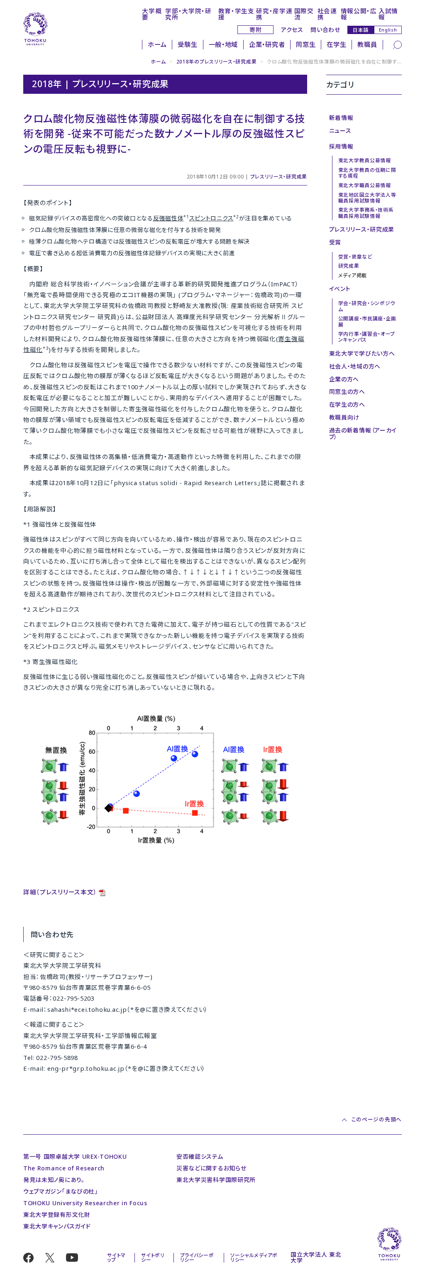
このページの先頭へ (377, 1120)
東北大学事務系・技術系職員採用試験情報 (366, 212)
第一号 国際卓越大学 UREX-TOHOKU (75, 1156)
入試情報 (388, 14)
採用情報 (341, 146)
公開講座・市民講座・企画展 (367, 321)
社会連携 (327, 14)
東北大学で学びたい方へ (362, 353)
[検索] (397, 44)
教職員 (367, 44)
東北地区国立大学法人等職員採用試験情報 (367, 197)
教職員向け (344, 417)
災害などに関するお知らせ (211, 1168)
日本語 (361, 29)
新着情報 (341, 118)
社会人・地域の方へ (355, 366)
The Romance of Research (64, 1168)
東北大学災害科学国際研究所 (216, 1180)
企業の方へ (344, 379)
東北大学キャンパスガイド (56, 1226)
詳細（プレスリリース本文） (60, 892)
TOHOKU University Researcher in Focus (85, 1203)
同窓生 (305, 44)
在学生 (336, 44)
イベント (340, 289)
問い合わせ (325, 30)
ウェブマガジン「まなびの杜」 (60, 1191)
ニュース (340, 130)
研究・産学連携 (274, 14)
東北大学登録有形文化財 (56, 1215)
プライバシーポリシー (197, 1257)
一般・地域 (223, 44)
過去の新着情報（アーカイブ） (363, 433)
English (388, 30)
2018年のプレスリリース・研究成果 (216, 61)
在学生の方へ (347, 404)
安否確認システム (199, 1156)
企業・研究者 (267, 44)
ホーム (157, 44)
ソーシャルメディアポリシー (254, 1257)
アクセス (292, 30)
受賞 (335, 242)
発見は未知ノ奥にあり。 (54, 1180)
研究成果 (348, 265)
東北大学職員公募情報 (364, 185)
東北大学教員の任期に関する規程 (367, 172)
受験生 (187, 44)
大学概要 (151, 14)
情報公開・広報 (359, 14)
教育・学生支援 (236, 14)
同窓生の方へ (347, 392)
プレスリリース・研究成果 (278, 176)
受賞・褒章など (355, 256)
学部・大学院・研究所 (188, 14)
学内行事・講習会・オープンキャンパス (366, 336)
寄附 (255, 30)
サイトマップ (116, 1257)
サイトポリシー (153, 1257)
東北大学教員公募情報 (364, 160)
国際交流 (304, 14)
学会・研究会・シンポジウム (366, 306)
